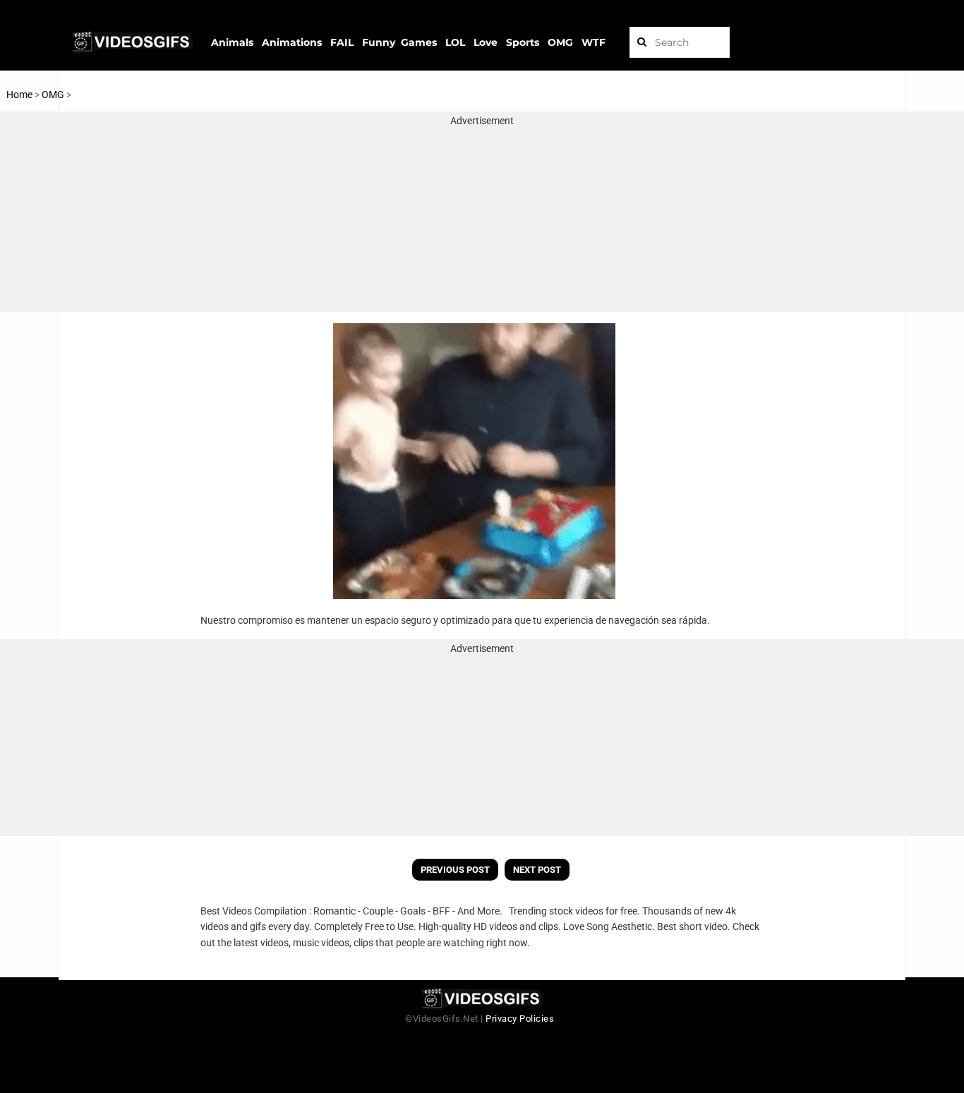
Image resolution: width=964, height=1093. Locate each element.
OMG (54, 94)
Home (19, 94)
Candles (91, 94)
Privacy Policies (520, 1018)
